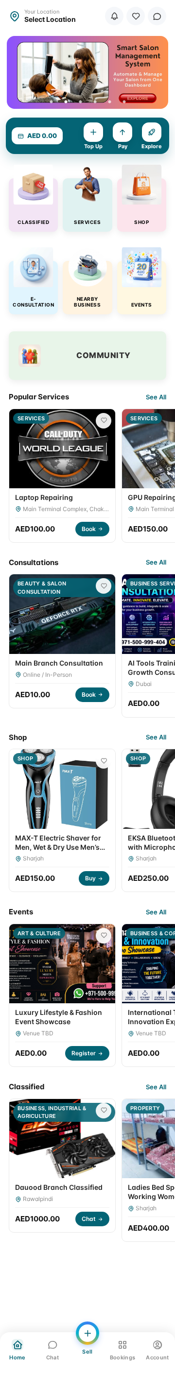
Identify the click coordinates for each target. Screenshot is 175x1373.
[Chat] (157, 16)
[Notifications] (114, 16)
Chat (89, 1218)
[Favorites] (135, 16)
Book (89, 528)
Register (83, 1053)
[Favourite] (103, 421)
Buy (90, 878)
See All (156, 397)
